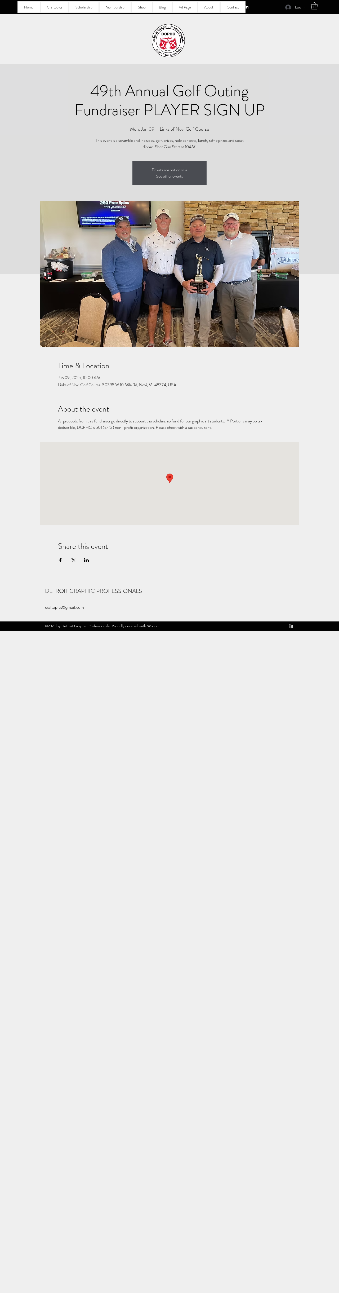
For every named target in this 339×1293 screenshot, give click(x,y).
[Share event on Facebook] (60, 560)
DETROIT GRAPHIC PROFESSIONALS (93, 591)
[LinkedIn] (246, 6)
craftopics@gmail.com (64, 607)
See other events (169, 176)
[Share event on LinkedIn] (86, 560)
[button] (314, 6)
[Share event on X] (73, 560)
